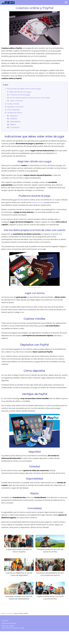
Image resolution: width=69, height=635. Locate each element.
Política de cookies (8, 626)
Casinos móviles (13, 104)
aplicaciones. (37, 202)
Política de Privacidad (9, 623)
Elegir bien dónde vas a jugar (20, 92)
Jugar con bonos (16, 101)
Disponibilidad (15, 121)
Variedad (13, 119)
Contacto (5, 621)
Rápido (13, 124)
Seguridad (14, 116)
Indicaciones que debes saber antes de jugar (24, 89)
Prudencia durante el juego (20, 95)
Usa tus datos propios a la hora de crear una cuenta (30, 98)
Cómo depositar (13, 110)
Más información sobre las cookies (13, 628)
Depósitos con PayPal (15, 107)
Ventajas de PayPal (14, 113)
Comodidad (15, 127)
